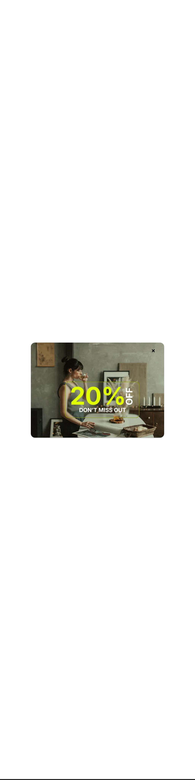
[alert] (97, 390)
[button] (153, 350)
